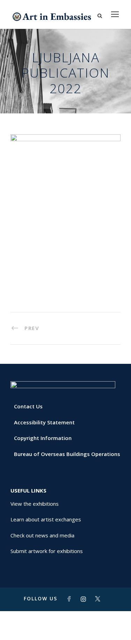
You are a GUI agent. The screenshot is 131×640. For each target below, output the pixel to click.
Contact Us (28, 406)
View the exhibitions (34, 503)
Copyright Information (43, 437)
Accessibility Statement (44, 422)
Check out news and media (42, 535)
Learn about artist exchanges (45, 519)
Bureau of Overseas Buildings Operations (67, 453)
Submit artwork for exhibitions (46, 550)
